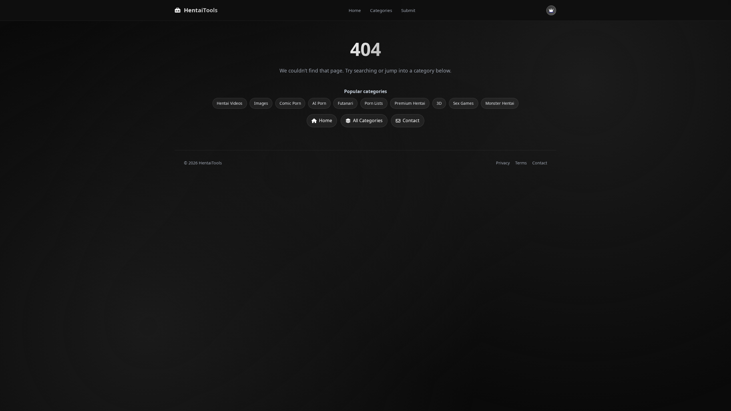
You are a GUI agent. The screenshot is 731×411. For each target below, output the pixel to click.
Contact (411, 120)
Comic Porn (290, 103)
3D (439, 103)
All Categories (368, 120)
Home (355, 10)
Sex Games (463, 103)
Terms (521, 163)
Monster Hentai (499, 103)
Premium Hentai (410, 103)
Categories (381, 10)
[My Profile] (551, 10)
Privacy (503, 163)
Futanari (345, 103)
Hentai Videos (229, 103)
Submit (408, 10)
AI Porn (319, 103)
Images (261, 103)
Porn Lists (374, 103)
